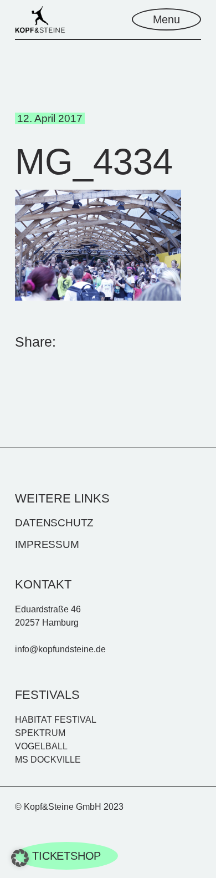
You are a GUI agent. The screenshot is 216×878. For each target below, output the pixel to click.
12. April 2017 (50, 118)
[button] (20, 858)
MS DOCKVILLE (48, 759)
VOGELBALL (41, 746)
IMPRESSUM (47, 544)
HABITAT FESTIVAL (55, 719)
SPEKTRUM (40, 733)
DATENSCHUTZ (54, 523)
